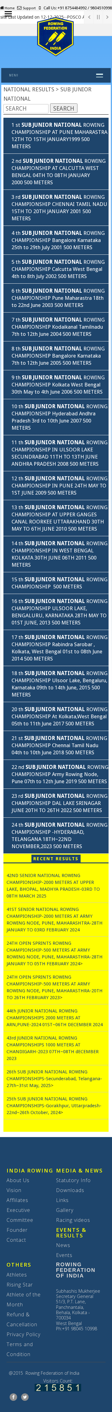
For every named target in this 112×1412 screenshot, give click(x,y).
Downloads (70, 1190)
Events (64, 1255)
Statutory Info (73, 1180)
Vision (14, 1190)
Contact (16, 1239)
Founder (17, 1230)
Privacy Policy (23, 1334)
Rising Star (20, 1284)
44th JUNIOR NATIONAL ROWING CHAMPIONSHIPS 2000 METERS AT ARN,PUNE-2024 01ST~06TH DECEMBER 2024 (55, 1017)
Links (62, 1200)
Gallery (64, 1210)
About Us (18, 1180)
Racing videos (73, 1220)
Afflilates (17, 1200)
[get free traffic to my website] (58, 1387)
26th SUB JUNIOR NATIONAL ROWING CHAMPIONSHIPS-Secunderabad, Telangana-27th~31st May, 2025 (54, 1078)
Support (29, 8)
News (63, 1245)
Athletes (17, 1274)
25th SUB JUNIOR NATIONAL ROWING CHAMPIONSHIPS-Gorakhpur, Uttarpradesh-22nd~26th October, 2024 (54, 1105)
